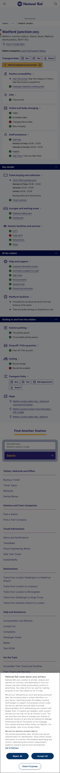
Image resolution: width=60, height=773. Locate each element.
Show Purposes (30, 766)
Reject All (17, 756)
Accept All (42, 756)
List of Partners (12, 748)
